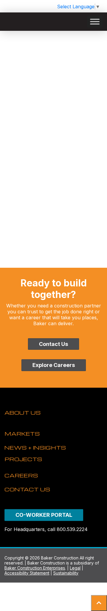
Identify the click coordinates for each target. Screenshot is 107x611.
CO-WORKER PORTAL (43, 515)
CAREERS (21, 475)
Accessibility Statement (26, 572)
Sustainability (65, 572)
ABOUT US (22, 412)
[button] (99, 603)
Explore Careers (53, 365)
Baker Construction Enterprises (34, 567)
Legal (75, 567)
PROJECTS (23, 459)
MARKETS (22, 433)
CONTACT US (27, 489)
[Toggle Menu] (95, 21)
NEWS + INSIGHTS (35, 447)
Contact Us (53, 344)
